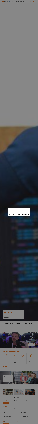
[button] (11, 214)
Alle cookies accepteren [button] (25, 214)
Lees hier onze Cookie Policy (12, 212)
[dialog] (19, 212)
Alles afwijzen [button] (18, 214)
